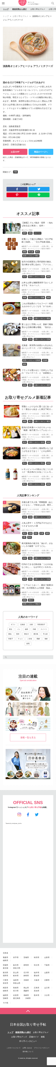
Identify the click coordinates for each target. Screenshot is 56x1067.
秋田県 (36, 957)
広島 (30, 339)
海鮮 (46, 639)
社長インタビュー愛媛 (36, 297)
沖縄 (34, 629)
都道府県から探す (19, 9)
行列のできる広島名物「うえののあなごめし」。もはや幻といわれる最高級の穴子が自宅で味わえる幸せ (37, 567)
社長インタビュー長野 (42, 385)
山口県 (47, 988)
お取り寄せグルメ (37, 9)
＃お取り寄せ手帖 (34, 807)
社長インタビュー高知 (42, 318)
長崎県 (26, 995)
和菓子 (10, 639)
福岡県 (5, 995)
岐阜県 (15, 976)
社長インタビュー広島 (42, 339)
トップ (6, 9)
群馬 (28, 644)
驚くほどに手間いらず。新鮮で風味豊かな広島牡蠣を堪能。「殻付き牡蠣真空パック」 (37, 327)
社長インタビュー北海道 (31, 360)
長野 (24, 233)
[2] (11, 532)
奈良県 (5, 983)
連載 (30, 233)
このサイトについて (14, 1048)
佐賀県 (15, 995)
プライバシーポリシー (41, 1048)
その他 (5, 1003)
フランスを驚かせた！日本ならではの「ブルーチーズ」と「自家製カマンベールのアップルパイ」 (37, 373)
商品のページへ (41, 152)
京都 (30, 517)
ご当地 (29, 639)
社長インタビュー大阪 (42, 558)
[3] (11, 552)
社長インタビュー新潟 (36, 442)
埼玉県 (36, 965)
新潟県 (5, 973)
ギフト (13, 624)
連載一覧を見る (28, 737)
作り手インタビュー (28, 1041)
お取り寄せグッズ (28, 273)
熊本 (36, 533)
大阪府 (36, 980)
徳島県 (5, 991)
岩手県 (15, 957)
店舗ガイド (34, 1037)
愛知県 (36, 976)
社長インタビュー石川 (36, 276)
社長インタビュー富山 (36, 463)
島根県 (15, 988)
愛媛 (24, 297)
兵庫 (41, 533)
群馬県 (26, 965)
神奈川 (31, 600)
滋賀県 (15, 980)
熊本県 (36, 995)
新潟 (24, 442)
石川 (24, 276)
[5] (11, 594)
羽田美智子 (41, 624)
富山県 (15, 973)
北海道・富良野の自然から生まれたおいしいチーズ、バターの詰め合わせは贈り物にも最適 (37, 348)
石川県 (26, 973)
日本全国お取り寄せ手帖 (28, 1024)
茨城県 (5, 965)
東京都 (5, 968)
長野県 (5, 976)
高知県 (36, 991)
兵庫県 (47, 980)
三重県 (5, 980)
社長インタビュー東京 (31, 256)
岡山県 (26, 988)
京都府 (26, 980)
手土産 (31, 252)
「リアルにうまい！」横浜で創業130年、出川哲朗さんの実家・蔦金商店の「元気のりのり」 (37, 588)
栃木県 (15, 965)
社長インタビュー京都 (42, 517)
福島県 (5, 960)
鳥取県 (5, 988)
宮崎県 (5, 998)
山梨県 (47, 973)
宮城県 (26, 957)
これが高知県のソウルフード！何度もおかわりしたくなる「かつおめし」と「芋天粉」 (37, 306)
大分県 (47, 995)
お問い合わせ (27, 1048)
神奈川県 (16, 968)
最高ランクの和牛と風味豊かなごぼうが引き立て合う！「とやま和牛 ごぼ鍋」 (37, 451)
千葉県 (47, 965)
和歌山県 (16, 983)
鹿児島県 (16, 998)
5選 (24, 537)
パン (18, 629)
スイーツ (37, 233)
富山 (24, 463)
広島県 (36, 988)
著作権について (28, 1052)
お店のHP (15, 152)
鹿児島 (35, 634)
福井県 (36, 973)
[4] (11, 573)
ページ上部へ (28, 1011)
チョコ (20, 639)
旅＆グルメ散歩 (27, 230)
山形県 (47, 957)
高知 (30, 318)
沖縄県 (28, 998)
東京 (37, 252)
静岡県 (26, 976)
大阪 (15, 172)
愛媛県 (26, 991)
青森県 (5, 957)
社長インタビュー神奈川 (31, 604)
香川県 (15, 991)
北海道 (45, 360)
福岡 (47, 533)
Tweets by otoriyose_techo (14, 823)
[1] (11, 511)
